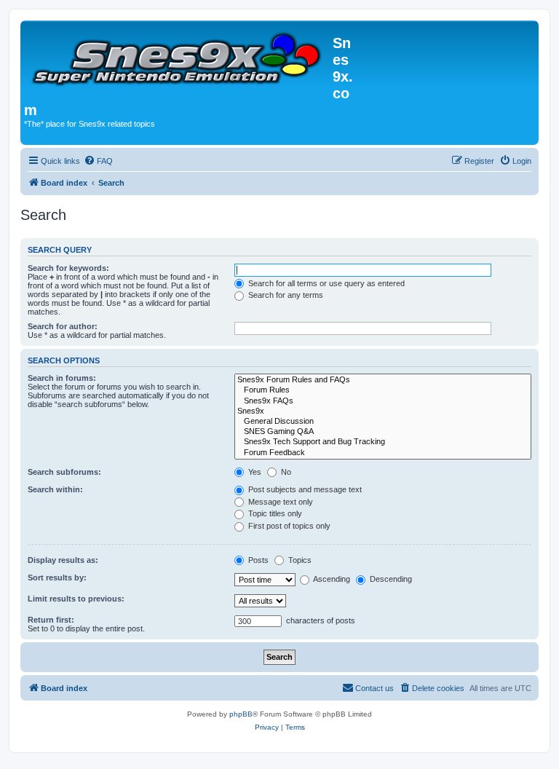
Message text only (279, 501)
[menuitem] (98, 161)
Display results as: (63, 560)
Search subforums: (64, 472)
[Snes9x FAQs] (383, 401)
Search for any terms (284, 295)
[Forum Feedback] (383, 453)
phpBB (241, 714)
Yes (253, 472)
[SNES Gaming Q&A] (383, 432)
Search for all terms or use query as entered (325, 283)
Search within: (55, 489)
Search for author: (63, 326)
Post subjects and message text (304, 489)
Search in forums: (62, 378)
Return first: (51, 619)
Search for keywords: (68, 268)
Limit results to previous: (76, 598)
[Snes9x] (383, 411)
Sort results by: (57, 577)
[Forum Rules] (383, 390)
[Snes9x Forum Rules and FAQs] (383, 380)
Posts (257, 560)
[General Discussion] (383, 422)
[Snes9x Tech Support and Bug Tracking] (383, 442)
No (285, 472)
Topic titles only (274, 513)
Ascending (331, 579)
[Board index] (178, 56)
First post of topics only (288, 525)
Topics (299, 560)
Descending (390, 579)
